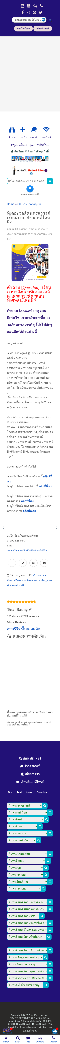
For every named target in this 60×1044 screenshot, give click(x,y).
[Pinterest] (34, 12)
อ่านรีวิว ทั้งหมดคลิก (23, 629)
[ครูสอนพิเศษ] (30, 161)
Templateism (14, 1021)
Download (42, 792)
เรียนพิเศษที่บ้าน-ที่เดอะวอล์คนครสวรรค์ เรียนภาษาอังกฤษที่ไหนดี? (30, 1027)
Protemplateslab (31, 1021)
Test (19, 792)
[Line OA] (35, 6)
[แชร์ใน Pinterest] (33, 563)
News (29, 792)
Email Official (23, 1024)
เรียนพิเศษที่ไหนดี (32, 782)
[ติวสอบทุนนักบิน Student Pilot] (30, 174)
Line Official (40, 1024)
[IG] (28, 12)
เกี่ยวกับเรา (32, 774)
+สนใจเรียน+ (23, 28)
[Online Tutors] (46, 129)
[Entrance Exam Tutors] (34, 129)
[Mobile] (41, 6)
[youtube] (28, 6)
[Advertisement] (30, 72)
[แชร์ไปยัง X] (23, 563)
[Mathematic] (22, 129)
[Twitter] (40, 12)
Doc (10, 792)
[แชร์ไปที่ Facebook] (12, 563)
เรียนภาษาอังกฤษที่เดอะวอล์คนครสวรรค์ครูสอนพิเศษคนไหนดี (29, 580)
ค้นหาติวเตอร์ (31, 758)
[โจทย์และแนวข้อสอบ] (55, 1031)
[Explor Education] (12, 129)
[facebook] (23, 12)
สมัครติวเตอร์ (42, 28)
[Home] (22, 6)
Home (10, 204)
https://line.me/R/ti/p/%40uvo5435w (27, 550)
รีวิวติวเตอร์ (31, 766)
